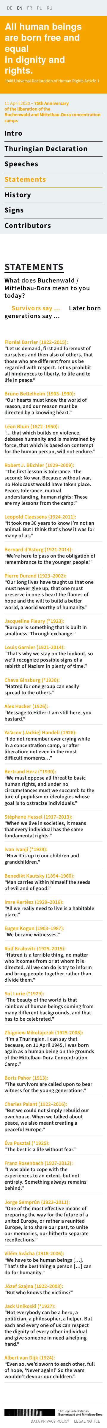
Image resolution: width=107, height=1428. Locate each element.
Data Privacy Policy (50, 1421)
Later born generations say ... (52, 312)
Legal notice (87, 1421)
